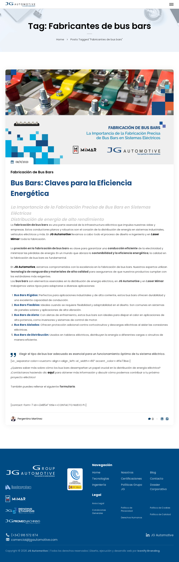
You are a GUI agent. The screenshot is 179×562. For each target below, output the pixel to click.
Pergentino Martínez (30, 418)
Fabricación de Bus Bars (32, 172)
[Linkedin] (162, 419)
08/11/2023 (22, 162)
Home (60, 39)
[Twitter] (167, 419)
